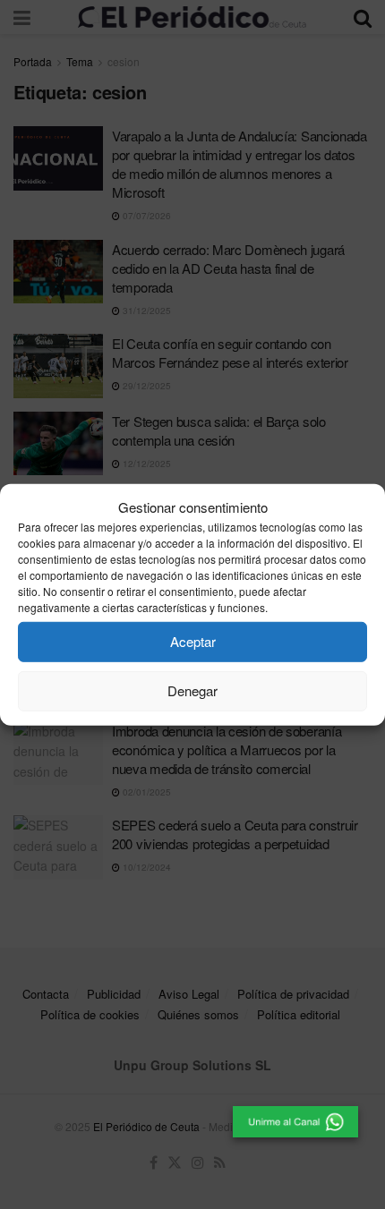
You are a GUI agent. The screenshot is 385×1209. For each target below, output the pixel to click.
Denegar (192, 690)
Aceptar (193, 641)
